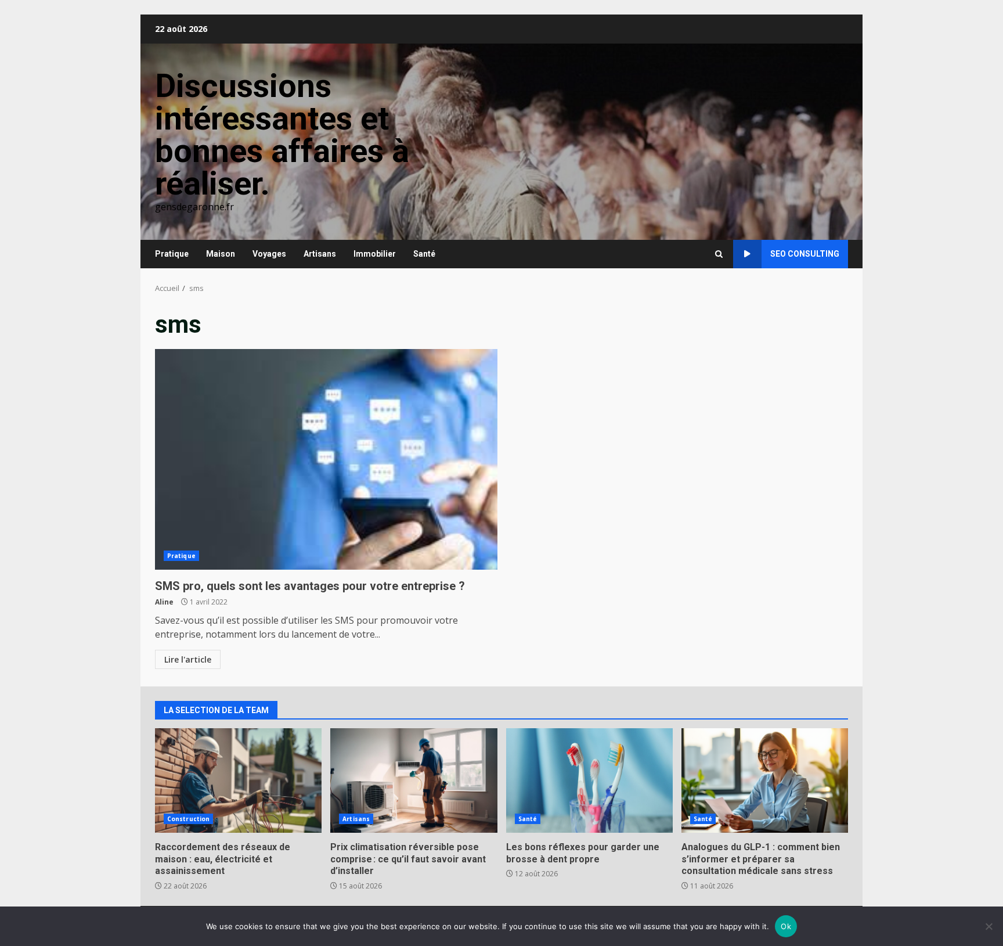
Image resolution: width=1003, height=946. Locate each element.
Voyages (269, 253)
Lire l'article (187, 659)
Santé (424, 253)
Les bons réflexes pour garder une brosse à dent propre (589, 780)
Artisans (320, 253)
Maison (220, 253)
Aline (164, 602)
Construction (188, 819)
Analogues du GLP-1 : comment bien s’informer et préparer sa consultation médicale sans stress (764, 780)
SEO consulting (804, 253)
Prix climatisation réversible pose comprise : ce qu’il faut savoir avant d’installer (413, 780)
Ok (786, 926)
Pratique (172, 253)
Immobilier (374, 253)
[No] (988, 926)
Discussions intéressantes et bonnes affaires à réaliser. (282, 135)
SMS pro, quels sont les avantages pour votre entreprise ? (326, 459)
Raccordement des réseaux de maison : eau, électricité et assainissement (238, 780)
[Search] (719, 254)
